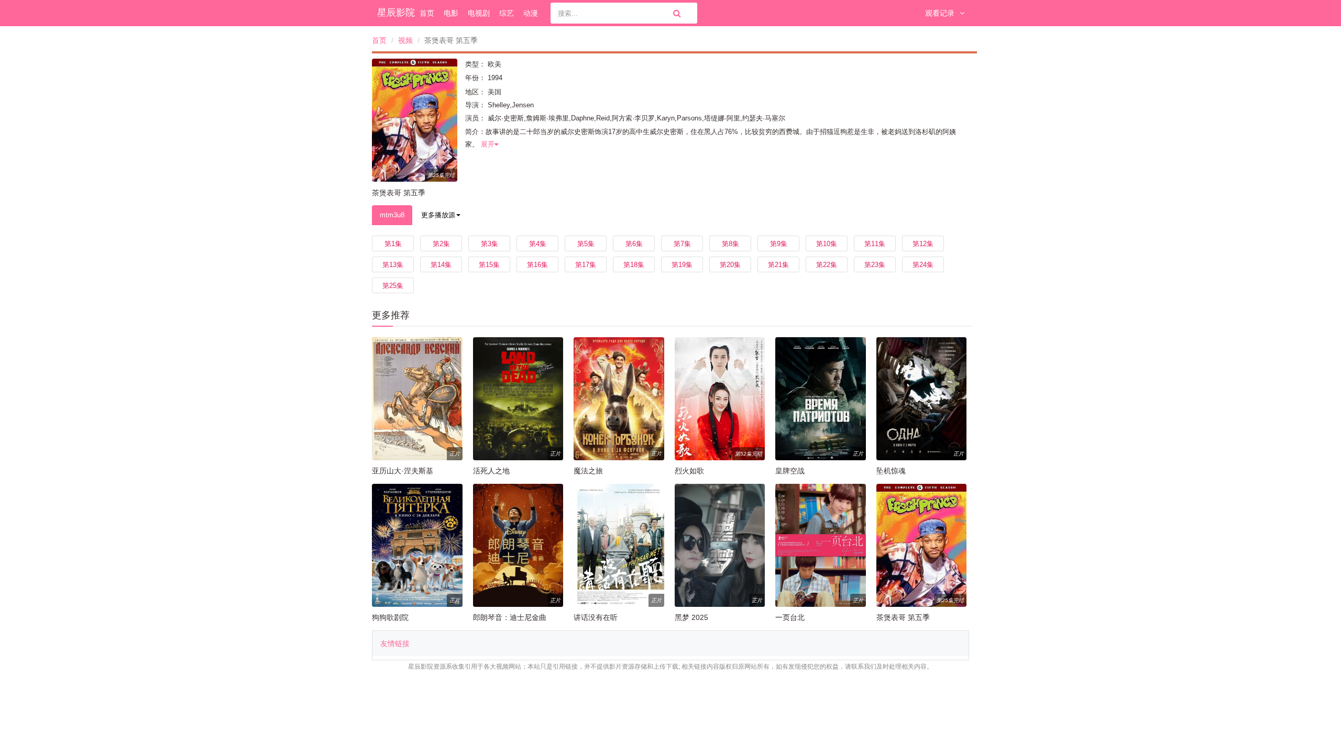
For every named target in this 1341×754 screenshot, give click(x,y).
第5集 (586, 244)
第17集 (585, 265)
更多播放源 (438, 215)
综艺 (506, 13)
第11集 (874, 244)
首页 (427, 13)
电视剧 (479, 13)
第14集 (441, 265)
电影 (451, 13)
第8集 (730, 244)
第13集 (392, 265)
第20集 (730, 265)
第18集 (633, 265)
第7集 (682, 244)
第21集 (778, 265)
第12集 (923, 244)
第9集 (778, 244)
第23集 (874, 265)
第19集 (682, 265)
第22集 (826, 265)
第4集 (537, 244)
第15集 (489, 265)
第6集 (634, 244)
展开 (487, 144)
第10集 (826, 244)
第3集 (489, 244)
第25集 (392, 286)
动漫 (530, 13)
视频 (405, 40)
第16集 (537, 265)
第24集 (923, 265)
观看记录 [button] (939, 13)
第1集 (393, 244)
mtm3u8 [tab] (392, 215)
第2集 (441, 244)
